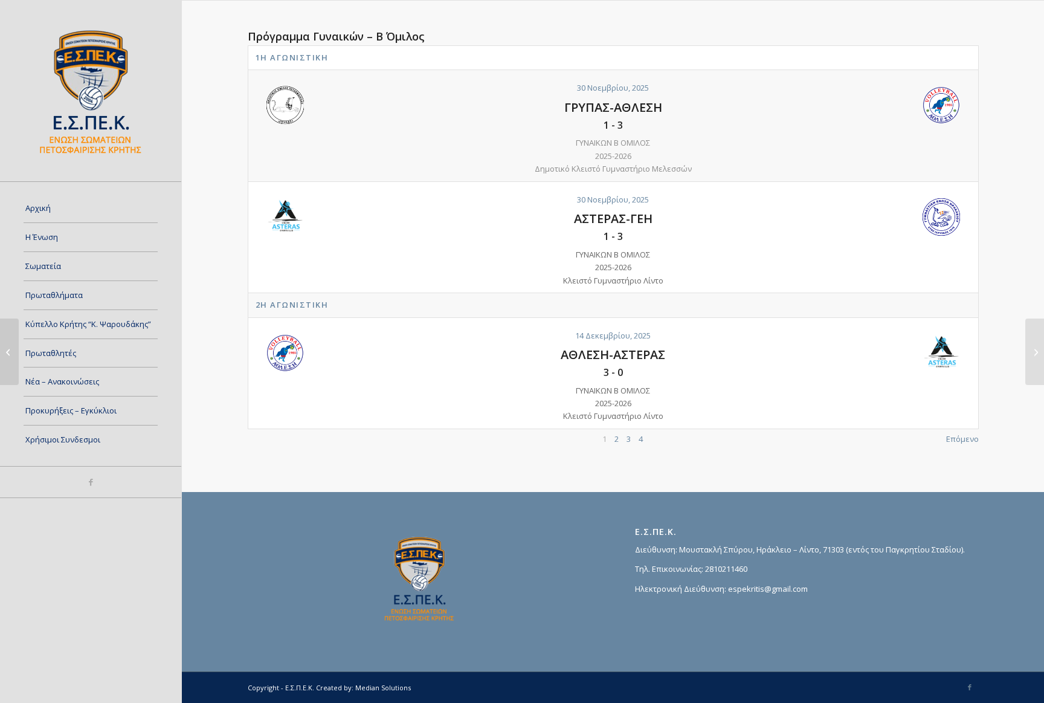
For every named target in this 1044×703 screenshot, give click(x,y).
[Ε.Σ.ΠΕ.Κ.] (90, 90)
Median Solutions (383, 687)
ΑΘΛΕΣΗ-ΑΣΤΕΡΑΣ (613, 354)
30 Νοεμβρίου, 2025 (613, 87)
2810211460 (726, 568)
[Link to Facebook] (90, 482)
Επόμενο (962, 438)
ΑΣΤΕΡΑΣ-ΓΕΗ (613, 218)
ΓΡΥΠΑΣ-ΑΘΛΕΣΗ (613, 107)
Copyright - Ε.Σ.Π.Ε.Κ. (281, 687)
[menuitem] (91, 208)
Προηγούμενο (274, 438)
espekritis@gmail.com (768, 588)
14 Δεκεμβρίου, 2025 (613, 335)
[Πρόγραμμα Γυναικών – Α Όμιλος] (9, 352)
